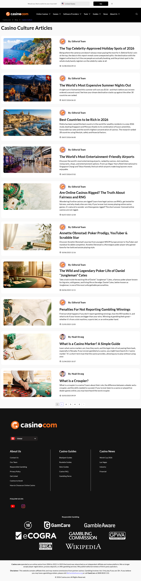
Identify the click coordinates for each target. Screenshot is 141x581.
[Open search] (136, 14)
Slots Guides (64, 467)
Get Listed (14, 476)
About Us (15, 451)
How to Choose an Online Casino (22, 485)
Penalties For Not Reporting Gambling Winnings (94, 309)
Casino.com (7, 20)
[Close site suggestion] (112, 3)
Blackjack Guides (65, 457)
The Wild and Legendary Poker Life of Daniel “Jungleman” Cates (92, 273)
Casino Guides (67, 451)
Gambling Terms (65, 476)
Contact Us (14, 457)
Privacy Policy (15, 471)
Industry (103, 467)
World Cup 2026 (106, 457)
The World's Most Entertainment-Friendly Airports (96, 157)
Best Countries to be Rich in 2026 (83, 120)
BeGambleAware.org (75, 573)
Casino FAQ (63, 471)
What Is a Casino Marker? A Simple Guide (89, 344)
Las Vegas (103, 462)
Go (101, 4)
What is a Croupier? (73, 381)
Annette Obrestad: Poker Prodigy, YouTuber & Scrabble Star (93, 235)
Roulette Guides (65, 462)
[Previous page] (57, 404)
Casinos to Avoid (16, 481)
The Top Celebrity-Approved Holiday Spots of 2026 (96, 48)
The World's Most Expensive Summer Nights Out (95, 85)
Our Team (13, 462)
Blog (16, 20)
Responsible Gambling (18, 467)
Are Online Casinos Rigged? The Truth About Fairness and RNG (92, 195)
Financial (103, 471)
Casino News (107, 451)
